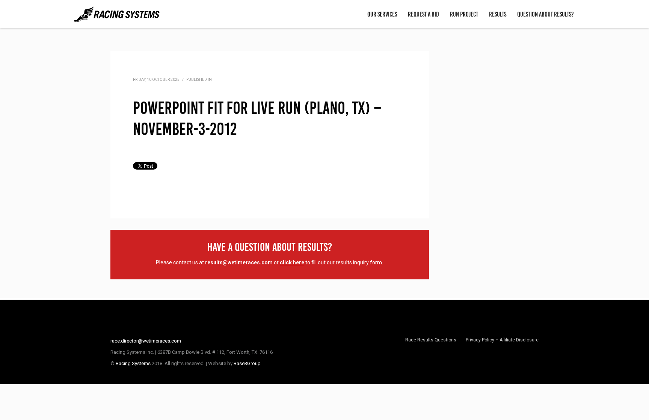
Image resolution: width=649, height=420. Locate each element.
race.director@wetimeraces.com (145, 341)
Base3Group (247, 363)
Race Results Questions (430, 340)
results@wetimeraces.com (239, 262)
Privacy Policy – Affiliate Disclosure (502, 340)
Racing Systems (133, 363)
